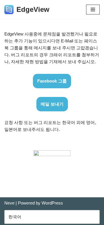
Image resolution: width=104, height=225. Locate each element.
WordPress (52, 202)
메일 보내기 (52, 104)
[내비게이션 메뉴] (93, 9)
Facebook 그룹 (52, 80)
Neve (9, 202)
